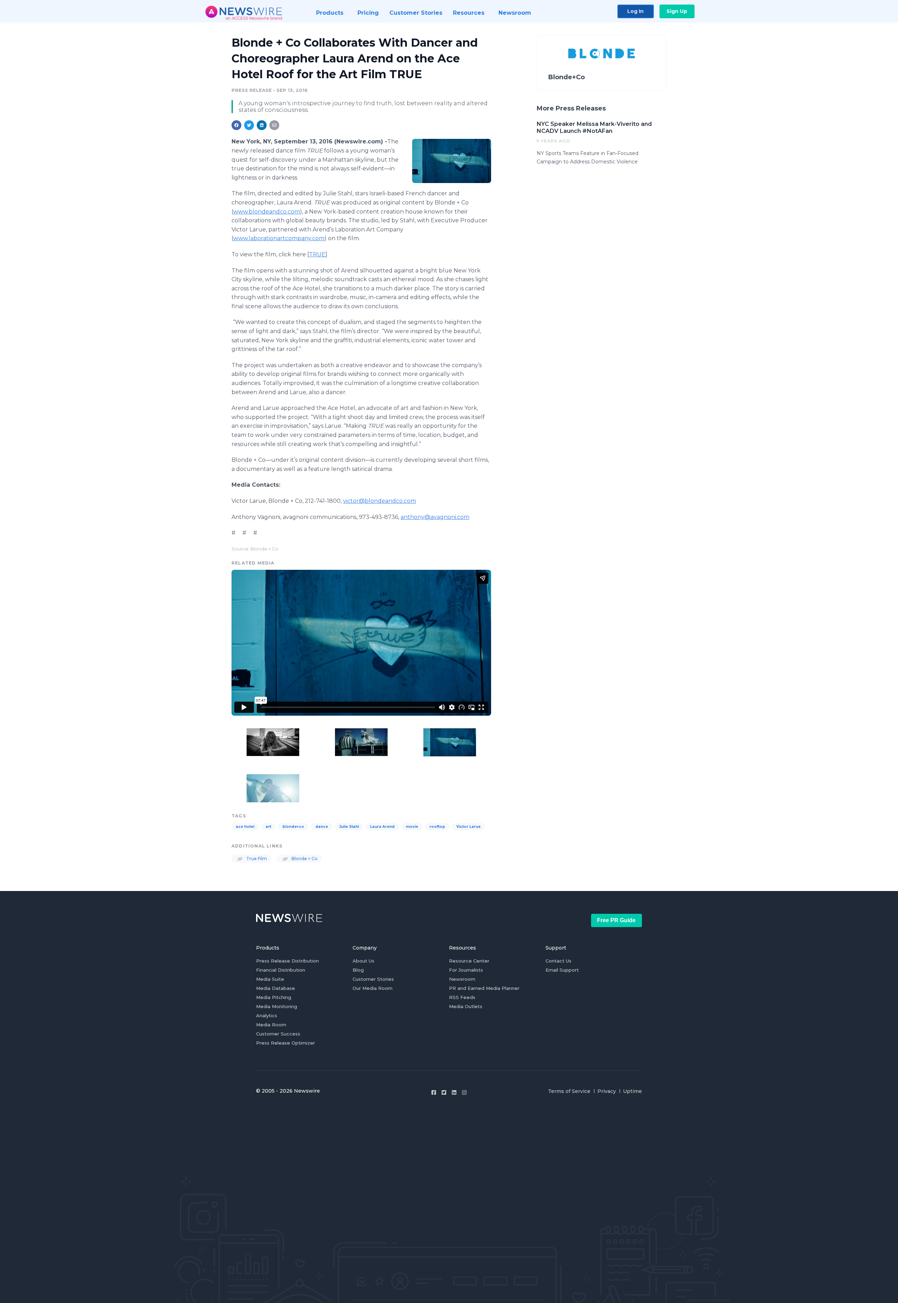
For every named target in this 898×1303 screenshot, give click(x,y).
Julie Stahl (349, 826)
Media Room (271, 1024)
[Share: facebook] (236, 125)
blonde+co (293, 826)
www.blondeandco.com (266, 211)
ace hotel (245, 826)
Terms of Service (569, 1091)
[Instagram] (464, 1092)
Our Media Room (373, 988)
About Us (363, 961)
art (268, 826)
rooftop (437, 826)
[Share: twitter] (249, 125)
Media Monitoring (276, 1006)
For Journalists (466, 970)
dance (321, 826)
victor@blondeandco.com (379, 501)
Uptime (632, 1091)
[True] (451, 160)
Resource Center (469, 961)
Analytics (266, 1015)
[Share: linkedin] (262, 125)
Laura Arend (382, 826)
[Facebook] (433, 1092)
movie (412, 826)
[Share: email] (274, 125)
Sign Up (676, 11)
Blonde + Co (303, 858)
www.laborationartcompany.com (278, 238)
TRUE (317, 254)
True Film (256, 858)
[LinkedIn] (454, 1092)
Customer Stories (373, 979)
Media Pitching (273, 997)
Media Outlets (465, 1006)
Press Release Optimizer (285, 1043)
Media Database (275, 988)
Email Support (562, 970)
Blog (358, 970)
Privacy (606, 1091)
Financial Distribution (280, 970)
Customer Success (278, 1034)
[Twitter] (444, 1092)
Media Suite (270, 979)
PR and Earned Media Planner (484, 988)
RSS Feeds (462, 997)
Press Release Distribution (287, 961)
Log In (635, 11)
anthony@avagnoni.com (435, 517)
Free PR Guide (616, 920)
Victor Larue (468, 826)
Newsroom (462, 979)
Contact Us (558, 961)
